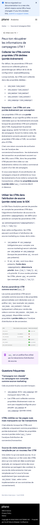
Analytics (15, 19)
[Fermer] (36, 2)
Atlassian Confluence (21, 522)
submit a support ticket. (19, 13)
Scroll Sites (8, 522)
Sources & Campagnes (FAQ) (20, 26)
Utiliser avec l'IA (10, 33)
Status (4, 516)
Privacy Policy (6, 513)
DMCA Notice (6, 511)
